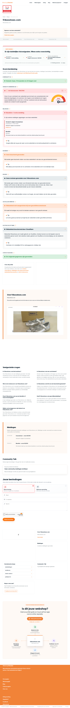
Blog (49, 2)
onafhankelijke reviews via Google (23, 194)
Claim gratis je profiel (36, 618)
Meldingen (40, 39)
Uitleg (44, 2)
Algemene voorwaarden (57, 706)
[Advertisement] (51, 273)
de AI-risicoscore (23, 272)
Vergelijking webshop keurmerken (27, 706)
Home (31, 2)
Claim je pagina (7, 686)
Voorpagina (6, 679)
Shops (8, 16)
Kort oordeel (6, 39)
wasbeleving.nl (8, 567)
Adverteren (6, 704)
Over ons (5, 689)
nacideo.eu (7, 570)
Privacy (66, 706)
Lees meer (40, 537)
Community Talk (52, 39)
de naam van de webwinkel (27, 143)
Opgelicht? (6, 699)
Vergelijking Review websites (43, 706)
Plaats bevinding (8, 519)
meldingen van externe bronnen (20, 270)
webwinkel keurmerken (11, 272)
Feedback (5, 701)
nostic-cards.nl (8, 573)
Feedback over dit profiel (11, 591)
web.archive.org (40, 379)
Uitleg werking (6, 696)
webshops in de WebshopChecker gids (27, 73)
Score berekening (17, 39)
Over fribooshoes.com (29, 39)
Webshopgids (37, 2)
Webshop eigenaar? (56, 2)
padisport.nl (8, 576)
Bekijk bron (8, 127)
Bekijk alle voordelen (35, 622)
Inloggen (66, 2)
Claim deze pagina (9, 35)
